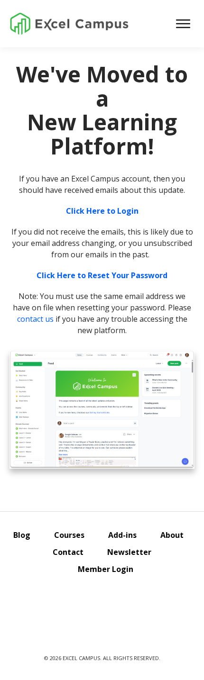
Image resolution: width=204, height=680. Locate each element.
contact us (35, 319)
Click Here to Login (102, 211)
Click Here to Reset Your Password (102, 275)
